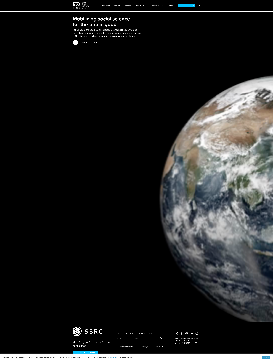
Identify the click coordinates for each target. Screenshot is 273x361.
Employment (146, 347)
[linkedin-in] (192, 333)
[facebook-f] (182, 333)
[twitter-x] (177, 333)
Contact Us (159, 347)
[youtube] (187, 333)
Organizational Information (127, 347)
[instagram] (197, 333)
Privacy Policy (114, 357)
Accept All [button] (266, 357)
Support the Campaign (85, 352)
